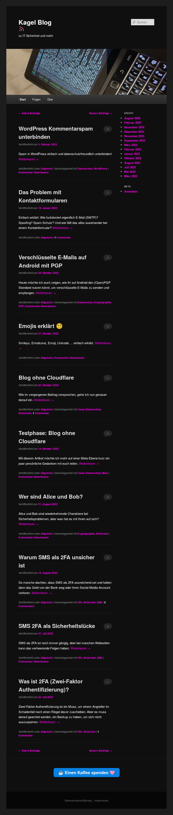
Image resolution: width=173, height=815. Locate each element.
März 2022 (130, 176)
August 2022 (132, 163)
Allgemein (47, 168)
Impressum (101, 800)
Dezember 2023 (134, 132)
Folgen (36, 99)
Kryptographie (102, 302)
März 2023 (130, 145)
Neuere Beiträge (100, 113)
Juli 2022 (130, 167)
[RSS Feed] (21, 30)
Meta (105, 473)
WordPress (100, 168)
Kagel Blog (35, 22)
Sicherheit (25, 413)
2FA (79, 602)
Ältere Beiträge (29, 113)
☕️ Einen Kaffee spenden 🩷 (86, 772)
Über (50, 99)
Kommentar (62, 237)
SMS (99, 602)
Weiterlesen (29, 159)
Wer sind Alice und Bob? (51, 496)
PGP (21, 306)
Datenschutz (85, 168)
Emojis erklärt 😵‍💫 (41, 326)
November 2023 (134, 136)
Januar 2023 (132, 154)
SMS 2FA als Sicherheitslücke (57, 626)
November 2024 (134, 127)
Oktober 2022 (132, 158)
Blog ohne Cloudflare (46, 377)
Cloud (80, 409)
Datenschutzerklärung (78, 800)
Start (23, 99)
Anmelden (131, 191)
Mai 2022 (130, 172)
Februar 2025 (132, 122)
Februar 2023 (132, 149)
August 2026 (132, 118)
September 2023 (134, 140)
